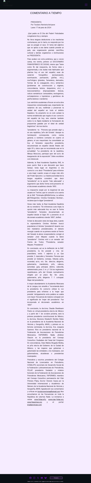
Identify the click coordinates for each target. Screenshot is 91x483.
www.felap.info (40, 399)
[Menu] (86, 5)
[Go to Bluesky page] (46, 478)
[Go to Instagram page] (34, 478)
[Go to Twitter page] (38, 478)
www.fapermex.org (34, 402)
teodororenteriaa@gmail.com (48, 391)
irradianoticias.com (34, 405)
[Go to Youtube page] (42, 478)
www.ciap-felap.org (55, 399)
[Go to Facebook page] (30, 478)
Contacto (56, 477)
